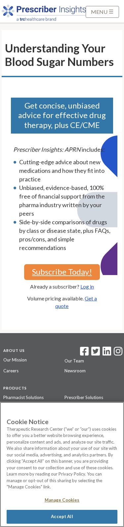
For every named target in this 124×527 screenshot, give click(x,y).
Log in (87, 286)
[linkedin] (107, 353)
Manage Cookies (62, 500)
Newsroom (75, 370)
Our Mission (15, 359)
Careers (11, 370)
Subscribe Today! (62, 271)
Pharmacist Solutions (23, 397)
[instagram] (118, 353)
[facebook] (84, 353)
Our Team (74, 360)
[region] (62, 464)
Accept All (62, 516)
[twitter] (95, 353)
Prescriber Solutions (83, 397)
